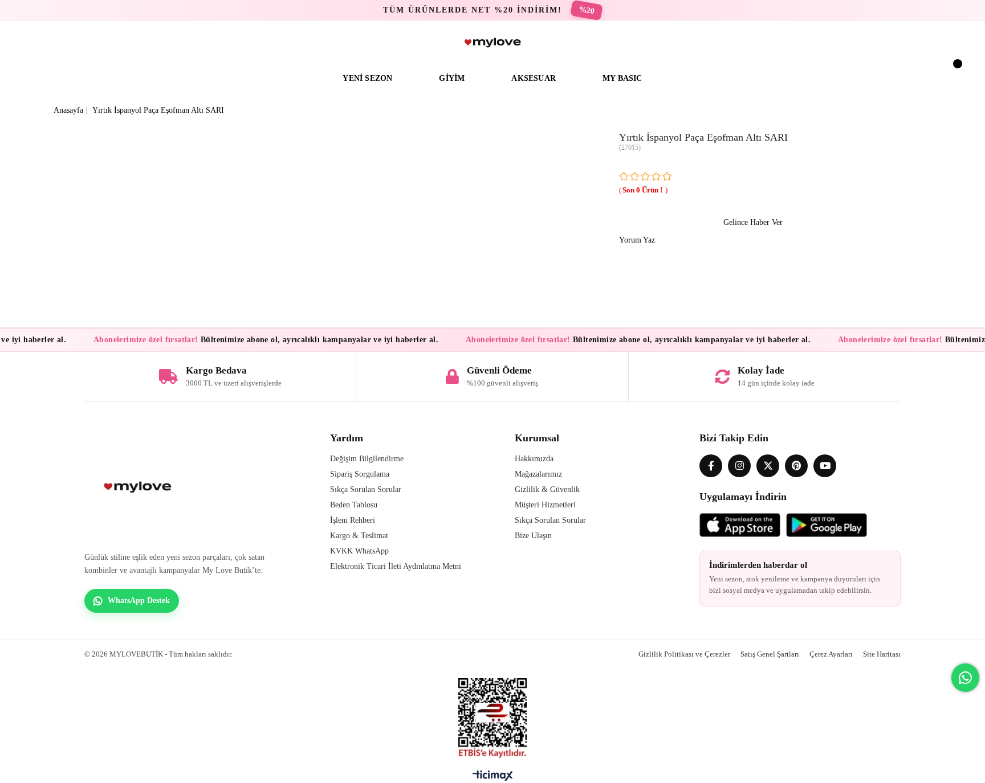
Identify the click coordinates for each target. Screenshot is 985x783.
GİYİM (452, 78)
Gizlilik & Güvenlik (547, 489)
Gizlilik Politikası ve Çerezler (684, 654)
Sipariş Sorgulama (359, 474)
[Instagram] (739, 465)
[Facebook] (710, 465)
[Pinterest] (796, 465)
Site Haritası (882, 654)
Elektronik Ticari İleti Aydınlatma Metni (395, 566)
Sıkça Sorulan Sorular (365, 489)
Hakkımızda (534, 458)
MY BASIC (622, 78)
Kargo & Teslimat (359, 535)
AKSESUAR (533, 78)
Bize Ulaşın (533, 535)
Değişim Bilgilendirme (367, 458)
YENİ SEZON (367, 78)
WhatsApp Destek (139, 600)
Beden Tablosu (353, 505)
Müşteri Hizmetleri (545, 505)
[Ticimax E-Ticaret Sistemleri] (493, 778)
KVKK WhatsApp (359, 551)
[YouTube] (824, 465)
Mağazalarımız (538, 474)
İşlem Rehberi (352, 520)
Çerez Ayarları (831, 654)
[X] (767, 465)
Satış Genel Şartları (769, 654)
